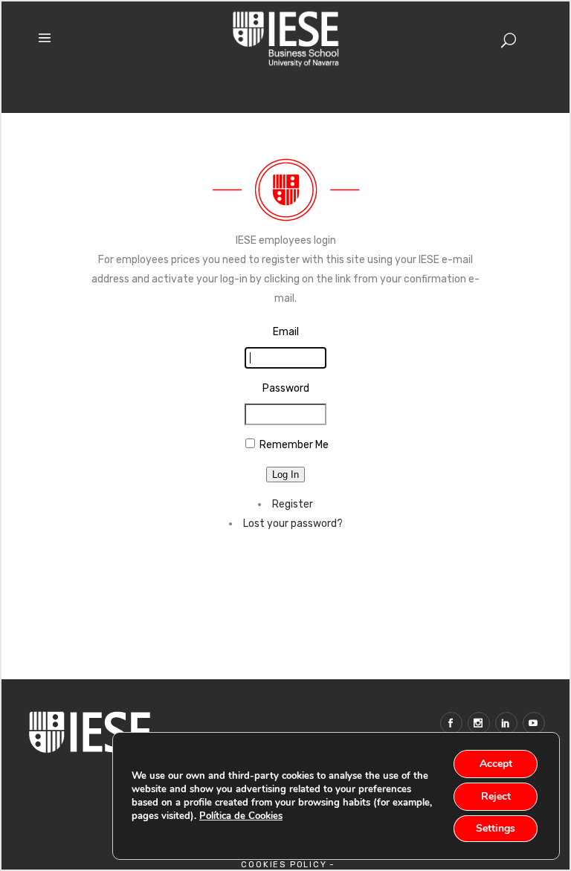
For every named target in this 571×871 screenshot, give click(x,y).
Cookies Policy (283, 865)
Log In (285, 474)
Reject (496, 796)
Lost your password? (293, 523)
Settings (495, 828)
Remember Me (294, 444)
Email (286, 332)
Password (285, 388)
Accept (496, 764)
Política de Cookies (241, 816)
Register (292, 504)
